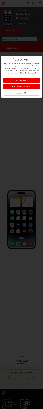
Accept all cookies (21, 80)
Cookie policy (32, 73)
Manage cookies (21, 93)
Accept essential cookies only (21, 86)
